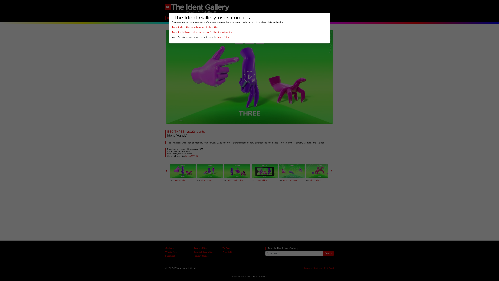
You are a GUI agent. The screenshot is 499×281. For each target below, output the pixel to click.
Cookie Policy (223, 37)
